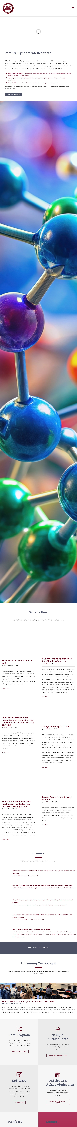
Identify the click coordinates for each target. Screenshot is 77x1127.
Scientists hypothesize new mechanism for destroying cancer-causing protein (19, 785)
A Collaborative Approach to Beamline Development (58, 641)
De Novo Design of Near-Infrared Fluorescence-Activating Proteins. (31, 929)
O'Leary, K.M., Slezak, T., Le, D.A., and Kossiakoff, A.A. (27, 875)
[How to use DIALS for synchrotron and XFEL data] (38, 991)
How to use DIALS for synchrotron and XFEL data (28, 1001)
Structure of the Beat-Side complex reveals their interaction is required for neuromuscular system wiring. (42, 885)
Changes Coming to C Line (58, 713)
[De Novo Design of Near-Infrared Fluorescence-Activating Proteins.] (5, 929)
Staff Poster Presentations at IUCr (19, 642)
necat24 (45, 729)
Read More (5, 688)
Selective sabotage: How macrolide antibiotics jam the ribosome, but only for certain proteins (19, 708)
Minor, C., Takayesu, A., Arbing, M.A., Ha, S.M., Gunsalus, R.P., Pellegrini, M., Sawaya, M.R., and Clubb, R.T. (40, 905)
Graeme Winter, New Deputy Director (58, 783)
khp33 (5, 665)
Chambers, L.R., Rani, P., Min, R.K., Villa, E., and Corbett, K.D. (29, 919)
